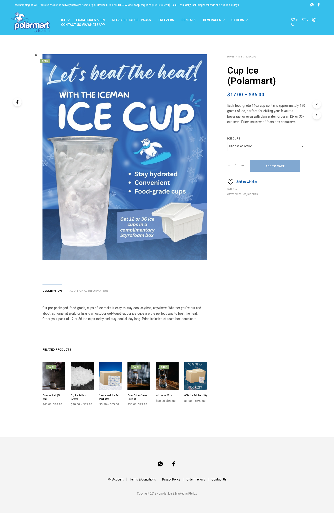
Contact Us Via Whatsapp (83, 25)
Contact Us (219, 479)
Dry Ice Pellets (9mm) (78, 397)
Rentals (189, 20)
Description (52, 290)
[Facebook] (17, 102)
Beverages (212, 20)
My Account (116, 479)
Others (237, 20)
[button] (294, 19)
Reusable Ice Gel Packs (131, 20)
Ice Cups (233, 138)
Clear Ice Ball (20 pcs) (51, 397)
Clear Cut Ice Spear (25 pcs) (137, 397)
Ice (63, 20)
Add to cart (274, 166)
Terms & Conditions (143, 479)
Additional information (89, 290)
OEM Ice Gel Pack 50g (195, 395)
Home (230, 56)
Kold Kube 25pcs (164, 395)
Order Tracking (196, 479)
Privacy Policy (171, 479)
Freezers (166, 20)
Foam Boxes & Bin (90, 20)
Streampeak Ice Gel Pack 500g (109, 397)
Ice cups (251, 56)
